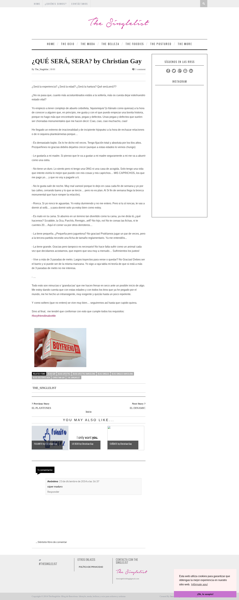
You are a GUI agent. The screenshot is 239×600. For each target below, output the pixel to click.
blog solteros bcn (41, 377)
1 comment (140, 69)
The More (185, 44)
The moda (88, 44)
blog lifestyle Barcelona (84, 373)
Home (51, 44)
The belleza (110, 44)
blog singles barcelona (122, 373)
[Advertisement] (179, 167)
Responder (53, 491)
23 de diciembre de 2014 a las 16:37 (79, 481)
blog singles (103, 373)
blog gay (51, 373)
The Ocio (67, 44)
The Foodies (135, 44)
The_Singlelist (41, 69)
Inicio (89, 411)
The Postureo (161, 44)
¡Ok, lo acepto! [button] (205, 594)
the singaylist (73, 377)
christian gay (59, 377)
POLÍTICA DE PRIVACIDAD (91, 567)
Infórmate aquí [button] (199, 584)
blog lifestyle (64, 373)
